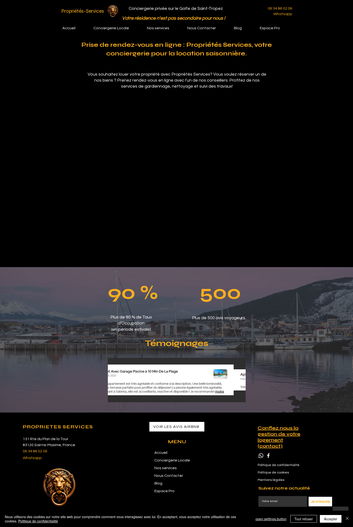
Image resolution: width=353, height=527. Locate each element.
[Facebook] (268, 456)
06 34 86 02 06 (280, 8)
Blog (158, 483)
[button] (163, 28)
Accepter (330, 518)
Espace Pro (164, 491)
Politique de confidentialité (38, 521)
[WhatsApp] (261, 456)
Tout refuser (303, 518)
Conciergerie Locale (172, 460)
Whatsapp (282, 14)
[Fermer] (347, 519)
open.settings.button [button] (271, 518)
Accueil (160, 453)
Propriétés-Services (82, 11)
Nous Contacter (168, 476)
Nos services (165, 468)
